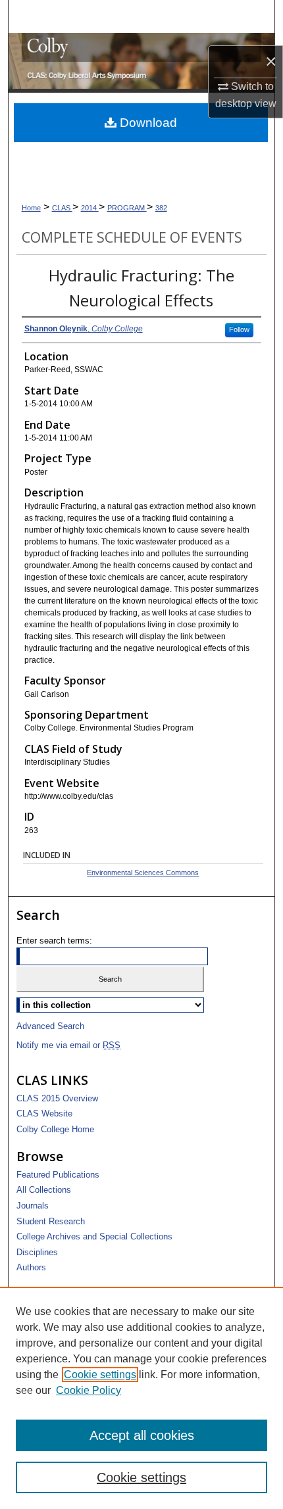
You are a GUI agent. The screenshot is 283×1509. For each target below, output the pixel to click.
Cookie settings (100, 1374)
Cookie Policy (88, 1390)
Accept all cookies (142, 1435)
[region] (141, 1398)
